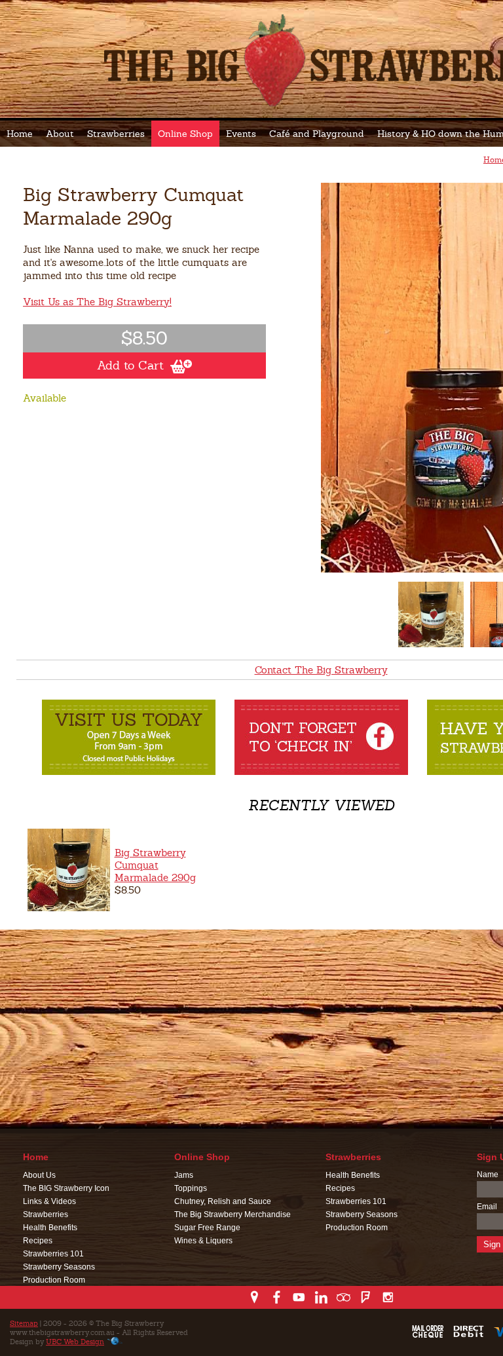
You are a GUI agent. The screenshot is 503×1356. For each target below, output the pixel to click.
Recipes (37, 1240)
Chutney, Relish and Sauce (222, 1201)
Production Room (54, 1280)
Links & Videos (49, 1201)
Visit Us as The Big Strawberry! (97, 301)
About (60, 134)
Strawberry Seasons (59, 1266)
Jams (183, 1175)
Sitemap (24, 1323)
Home (20, 134)
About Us (39, 1175)
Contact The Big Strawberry (321, 670)
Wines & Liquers (203, 1240)
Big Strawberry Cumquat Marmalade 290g (155, 865)
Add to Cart (130, 365)
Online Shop (185, 134)
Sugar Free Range (207, 1227)
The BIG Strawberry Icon (66, 1188)
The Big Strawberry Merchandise (232, 1214)
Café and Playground (316, 134)
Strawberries (116, 134)
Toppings (190, 1188)
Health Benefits (50, 1227)
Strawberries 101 (53, 1253)
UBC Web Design (75, 1341)
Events (241, 134)
